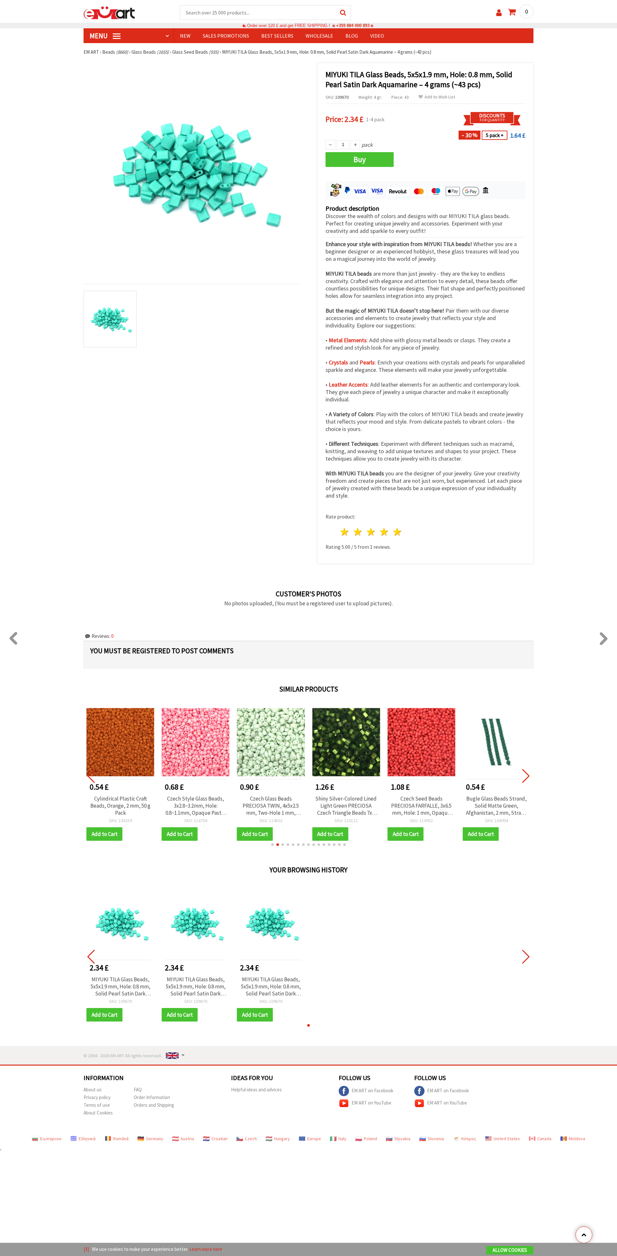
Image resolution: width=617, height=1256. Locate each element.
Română (121, 1138)
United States (507, 1138)
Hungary (282, 1138)
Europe (314, 1138)
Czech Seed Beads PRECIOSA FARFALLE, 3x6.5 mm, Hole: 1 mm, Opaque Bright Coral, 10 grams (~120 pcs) (421, 805)
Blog (351, 35)
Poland (370, 1138)
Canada (544, 1138)
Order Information (152, 1097)
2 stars (358, 531)
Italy (342, 1138)
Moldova (577, 1138)
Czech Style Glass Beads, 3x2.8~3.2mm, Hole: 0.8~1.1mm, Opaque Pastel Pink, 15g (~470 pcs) (195, 805)
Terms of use (97, 1105)
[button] (272, 844)
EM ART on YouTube (371, 1103)
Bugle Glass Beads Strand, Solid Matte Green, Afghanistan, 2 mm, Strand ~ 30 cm (496, 805)
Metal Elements (348, 340)
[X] (86, 1249)
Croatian (219, 1138)
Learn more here (205, 1249)
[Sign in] (499, 13)
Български (50, 1138)
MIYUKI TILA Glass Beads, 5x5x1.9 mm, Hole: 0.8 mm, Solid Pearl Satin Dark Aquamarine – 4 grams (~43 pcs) (120, 986)
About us (93, 1089)
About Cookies (98, 1113)
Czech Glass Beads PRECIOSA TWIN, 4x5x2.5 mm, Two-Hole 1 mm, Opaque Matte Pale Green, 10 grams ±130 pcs (270, 805)
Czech (251, 1138)
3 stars (371, 531)
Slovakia (402, 1138)
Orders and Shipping (154, 1105)
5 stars (397, 531)
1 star (345, 531)
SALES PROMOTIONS (226, 35)
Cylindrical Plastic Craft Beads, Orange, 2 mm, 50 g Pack (120, 805)
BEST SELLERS (277, 35)
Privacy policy (97, 1097)
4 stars (384, 531)
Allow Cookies (510, 1250)
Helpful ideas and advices (256, 1089)
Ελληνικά (87, 1138)
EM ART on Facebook (372, 1090)
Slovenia (436, 1138)
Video (377, 35)
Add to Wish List (440, 97)
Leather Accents (348, 384)
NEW (185, 35)
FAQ (138, 1089)
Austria (187, 1138)
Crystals (338, 362)
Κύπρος (468, 1138)
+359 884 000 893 (353, 25)
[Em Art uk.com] (109, 12)
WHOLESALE (319, 35)
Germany (154, 1138)
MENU (99, 35)
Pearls (367, 362)
